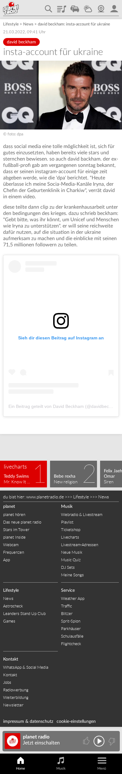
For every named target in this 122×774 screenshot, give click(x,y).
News (28, 24)
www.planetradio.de (45, 496)
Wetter (88, 6)
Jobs (7, 682)
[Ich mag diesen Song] (86, 741)
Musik (67, 506)
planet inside (114, 6)
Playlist (61, 6)
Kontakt (10, 659)
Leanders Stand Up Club (24, 613)
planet (9, 506)
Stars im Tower (16, 529)
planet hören (14, 514)
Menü (101, 768)
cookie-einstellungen (76, 721)
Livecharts (70, 537)
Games (9, 621)
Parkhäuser (71, 628)
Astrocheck (13, 606)
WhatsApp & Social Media (25, 667)
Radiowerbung (15, 690)
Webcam (101, 6)
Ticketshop (70, 529)
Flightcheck (71, 643)
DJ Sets (68, 567)
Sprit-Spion (70, 621)
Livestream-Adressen (79, 544)
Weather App (72, 598)
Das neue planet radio (22, 522)
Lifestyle (11, 24)
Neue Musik (71, 552)
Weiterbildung (15, 697)
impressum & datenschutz (28, 721)
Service (68, 590)
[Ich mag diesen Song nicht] (111, 741)
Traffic (74, 6)
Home (20, 768)
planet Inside (14, 537)
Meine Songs (72, 575)
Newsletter (13, 705)
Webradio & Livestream (81, 514)
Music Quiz (71, 559)
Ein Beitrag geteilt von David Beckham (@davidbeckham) (64, 406)
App (6, 559)
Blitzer (67, 613)
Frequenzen (13, 552)
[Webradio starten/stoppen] (99, 741)
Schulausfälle (72, 636)
